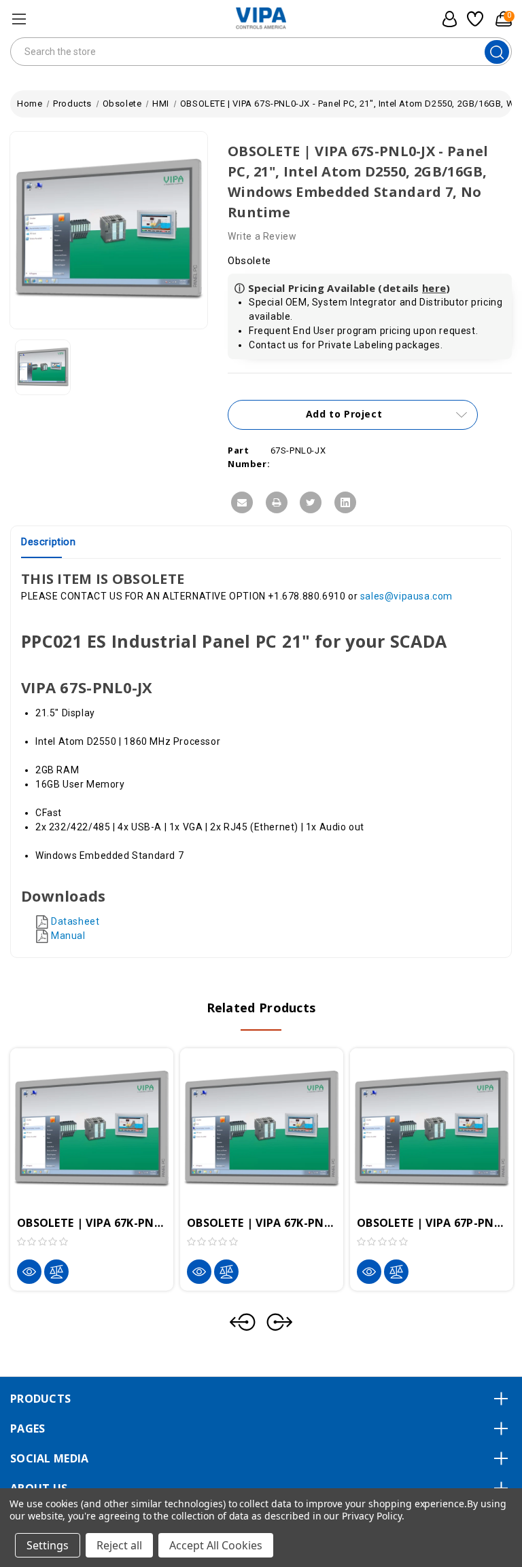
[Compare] (56, 1271)
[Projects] (473, 19)
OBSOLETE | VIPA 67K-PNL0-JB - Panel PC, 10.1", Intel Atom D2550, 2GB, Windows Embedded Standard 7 (261, 1222)
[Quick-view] (29, 1271)
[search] (497, 52)
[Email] (242, 502)
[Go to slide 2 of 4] (279, 1321)
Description (48, 542)
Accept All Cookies (215, 1545)
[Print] (277, 502)
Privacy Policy (371, 1515)
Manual (68, 935)
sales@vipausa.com (406, 596)
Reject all (119, 1545)
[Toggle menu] (18, 18)
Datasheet (75, 921)
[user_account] (445, 19)
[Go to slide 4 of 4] (242, 1321)
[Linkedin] (345, 502)
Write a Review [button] (262, 236)
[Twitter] (310, 502)
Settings (48, 1545)
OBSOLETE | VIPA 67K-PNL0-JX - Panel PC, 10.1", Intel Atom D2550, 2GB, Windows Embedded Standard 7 (92, 1222)
